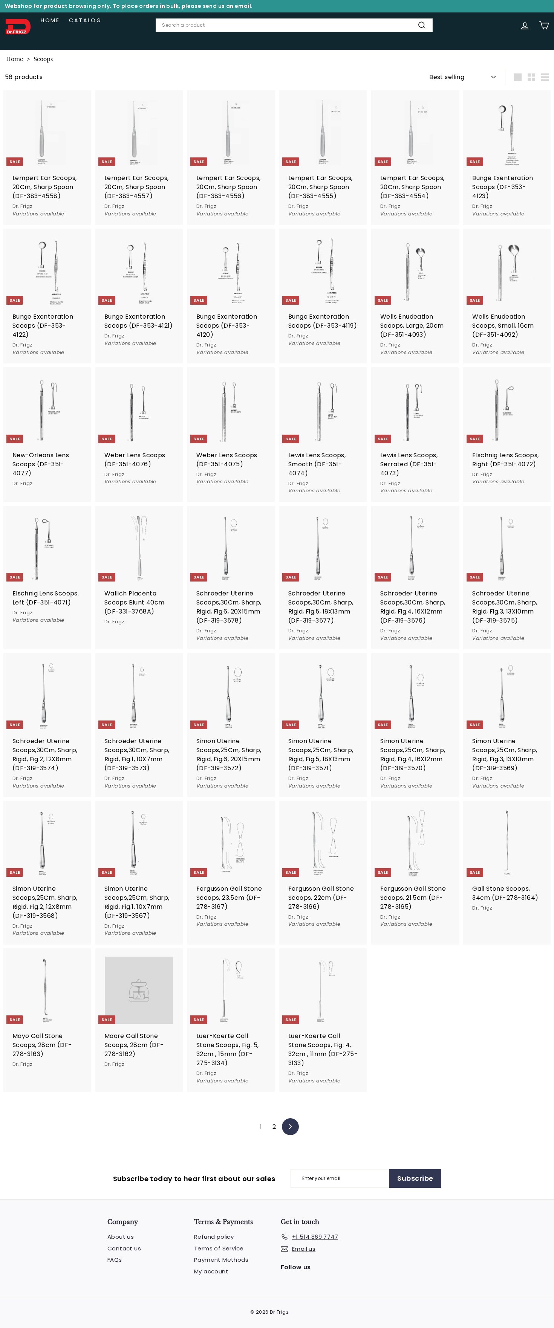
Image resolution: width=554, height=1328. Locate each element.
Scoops (43, 59)
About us (120, 1237)
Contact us (124, 1248)
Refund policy (214, 1237)
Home (50, 20)
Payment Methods (221, 1260)
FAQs (114, 1260)
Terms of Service (218, 1248)
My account (211, 1271)
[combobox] (294, 25)
